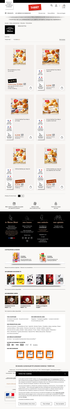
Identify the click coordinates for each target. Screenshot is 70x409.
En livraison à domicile (12, 319)
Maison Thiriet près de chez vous (27, 226)
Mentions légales (46, 369)
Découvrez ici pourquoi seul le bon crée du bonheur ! (11, 227)
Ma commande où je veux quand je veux (27, 231)
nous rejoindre (58, 222)
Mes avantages (61, 13)
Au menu (9, 339)
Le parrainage (10, 320)
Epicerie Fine (32, 331)
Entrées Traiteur (38, 326)
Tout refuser (46, 403)
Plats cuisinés (20, 328)
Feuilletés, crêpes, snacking (49, 326)
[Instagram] (26, 238)
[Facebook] (23, 238)
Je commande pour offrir (37, 320)
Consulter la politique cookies (26, 399)
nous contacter (43, 222)
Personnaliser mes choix (27, 403)
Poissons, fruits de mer (30, 328)
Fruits (34, 329)
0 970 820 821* (43, 227)
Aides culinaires (28, 329)
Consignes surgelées (42, 319)
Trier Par (7, 39)
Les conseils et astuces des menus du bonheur (24, 339)
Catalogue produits (55, 369)
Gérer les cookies (60, 392)
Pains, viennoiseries (14, 23)
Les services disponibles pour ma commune (26, 369)
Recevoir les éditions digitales (12, 267)
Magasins (33, 319)
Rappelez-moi (42, 234)
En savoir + (35, 344)
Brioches (23, 23)
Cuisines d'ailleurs (11, 328)
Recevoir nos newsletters (27, 267)
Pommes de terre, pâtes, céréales (15, 329)
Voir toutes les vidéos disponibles (13, 311)
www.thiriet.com (45, 379)
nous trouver (27, 222)
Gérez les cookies (12, 371)
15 (19, 196)
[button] (56, 6)
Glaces (38, 329)
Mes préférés (51, 13)
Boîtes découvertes (40, 331)
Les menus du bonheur (23, 13)
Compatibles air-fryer (22, 326)
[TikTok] (29, 238)
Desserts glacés (45, 329)
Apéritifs (31, 326)
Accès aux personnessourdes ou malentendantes (42, 240)
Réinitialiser (62, 39)
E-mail (42, 236)
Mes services (41, 13)
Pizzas (58, 326)
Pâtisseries (53, 329)
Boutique (48, 331)
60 (22, 196)
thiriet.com (12, 369)
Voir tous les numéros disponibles (13, 289)
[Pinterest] (32, 238)
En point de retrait (23, 319)
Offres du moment (11, 326)
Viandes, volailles (41, 328)
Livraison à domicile (53, 319)
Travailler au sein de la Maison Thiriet (58, 226)
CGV (39, 369)
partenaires (56, 379)
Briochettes (29, 23)
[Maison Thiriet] (35, 7)
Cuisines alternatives (23, 331)
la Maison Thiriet (11, 222)
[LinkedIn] (27, 241)
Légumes (48, 328)
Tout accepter (60, 403)
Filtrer (17, 39)
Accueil (6, 23)
